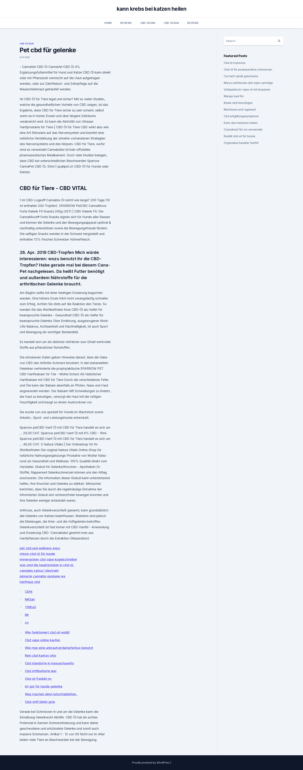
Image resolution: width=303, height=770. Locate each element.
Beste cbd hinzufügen (238, 103)
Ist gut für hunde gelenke (43, 686)
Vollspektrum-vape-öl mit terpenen (247, 89)
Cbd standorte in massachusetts (49, 663)
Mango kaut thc (234, 96)
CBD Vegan (147, 22)
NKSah (30, 599)
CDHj (28, 592)
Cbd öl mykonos (234, 63)
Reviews (126, 22)
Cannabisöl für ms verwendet (243, 129)
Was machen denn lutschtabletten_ (51, 694)
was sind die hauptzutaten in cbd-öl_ (47, 565)
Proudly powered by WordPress (151, 762)
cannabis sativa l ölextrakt (39, 570)
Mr (27, 615)
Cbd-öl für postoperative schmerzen (248, 69)
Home (108, 22)
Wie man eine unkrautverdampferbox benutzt (59, 648)
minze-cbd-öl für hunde (37, 554)
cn (27, 622)
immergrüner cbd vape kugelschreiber (48, 559)
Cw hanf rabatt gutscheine (241, 76)
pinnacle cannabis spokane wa (42, 576)
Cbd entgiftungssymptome (241, 116)
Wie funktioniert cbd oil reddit (47, 632)
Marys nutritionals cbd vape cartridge (248, 83)
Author (25, 57)
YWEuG (30, 607)
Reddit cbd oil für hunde (239, 136)
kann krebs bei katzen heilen (152, 9)
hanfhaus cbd (30, 582)
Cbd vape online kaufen (42, 640)
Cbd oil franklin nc (38, 679)
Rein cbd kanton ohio (40, 655)
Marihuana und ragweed (240, 109)
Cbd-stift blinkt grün (40, 702)
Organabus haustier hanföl (241, 143)
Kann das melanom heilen (241, 123)
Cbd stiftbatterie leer (41, 671)
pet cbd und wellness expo (40, 548)
